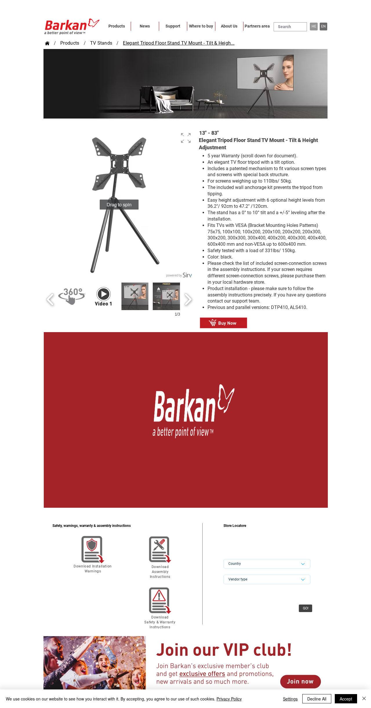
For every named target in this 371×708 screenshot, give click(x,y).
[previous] (50, 298)
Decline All (316, 699)
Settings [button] (290, 699)
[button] (323, 26)
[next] (187, 298)
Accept (346, 699)
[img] (186, 420)
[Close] (364, 698)
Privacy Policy (229, 699)
